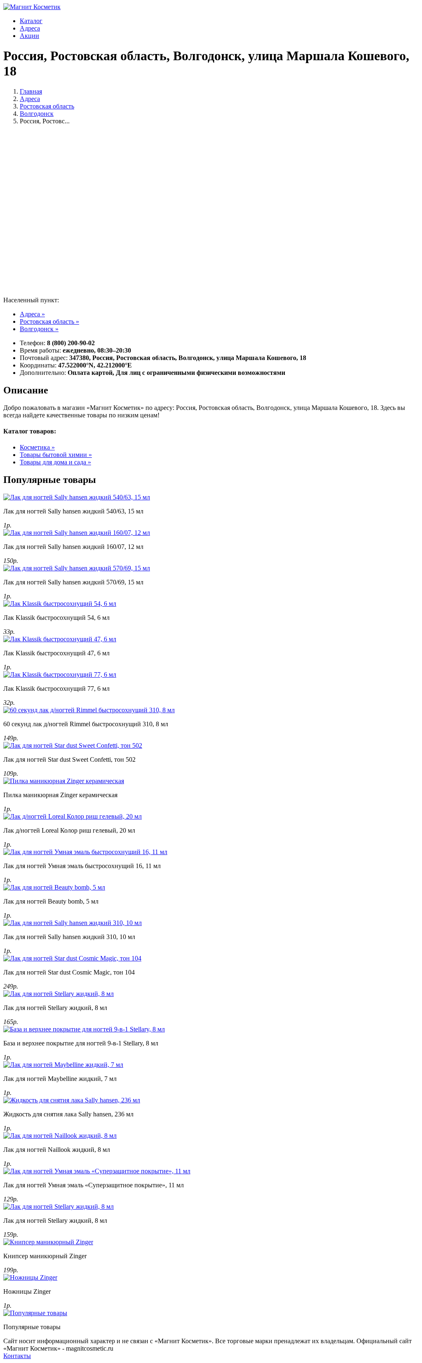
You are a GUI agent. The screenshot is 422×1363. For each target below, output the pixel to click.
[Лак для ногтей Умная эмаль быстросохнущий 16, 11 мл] (85, 851)
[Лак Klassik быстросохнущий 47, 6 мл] (59, 639)
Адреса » (32, 314)
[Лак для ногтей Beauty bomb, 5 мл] (54, 887)
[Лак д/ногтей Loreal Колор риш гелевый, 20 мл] (72, 816)
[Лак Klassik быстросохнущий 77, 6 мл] (59, 674)
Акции (29, 35)
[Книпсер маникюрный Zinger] (48, 1241)
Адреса (30, 28)
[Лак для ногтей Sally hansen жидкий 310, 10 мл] (72, 922)
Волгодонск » (39, 328)
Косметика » (37, 447)
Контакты (17, 1355)
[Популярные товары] (35, 1312)
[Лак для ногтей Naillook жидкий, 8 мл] (60, 1135)
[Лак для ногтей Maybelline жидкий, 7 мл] (63, 1064)
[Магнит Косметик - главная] (32, 6)
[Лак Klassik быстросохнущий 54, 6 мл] (59, 603)
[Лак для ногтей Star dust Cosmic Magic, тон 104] (72, 958)
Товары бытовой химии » (56, 454)
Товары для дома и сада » (55, 462)
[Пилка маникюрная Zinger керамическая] (63, 780)
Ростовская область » (49, 321)
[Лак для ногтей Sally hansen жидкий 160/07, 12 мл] (76, 532)
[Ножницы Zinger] (30, 1277)
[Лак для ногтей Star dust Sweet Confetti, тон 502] (72, 745)
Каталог (31, 20)
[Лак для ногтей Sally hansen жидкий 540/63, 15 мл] (76, 497)
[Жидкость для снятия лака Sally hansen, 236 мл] (71, 1100)
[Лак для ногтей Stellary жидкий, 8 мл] (58, 993)
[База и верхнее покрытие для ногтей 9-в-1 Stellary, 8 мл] (84, 1029)
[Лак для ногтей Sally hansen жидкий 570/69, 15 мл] (76, 568)
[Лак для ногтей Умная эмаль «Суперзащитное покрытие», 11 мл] (96, 1171)
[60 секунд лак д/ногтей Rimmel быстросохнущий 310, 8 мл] (89, 709)
